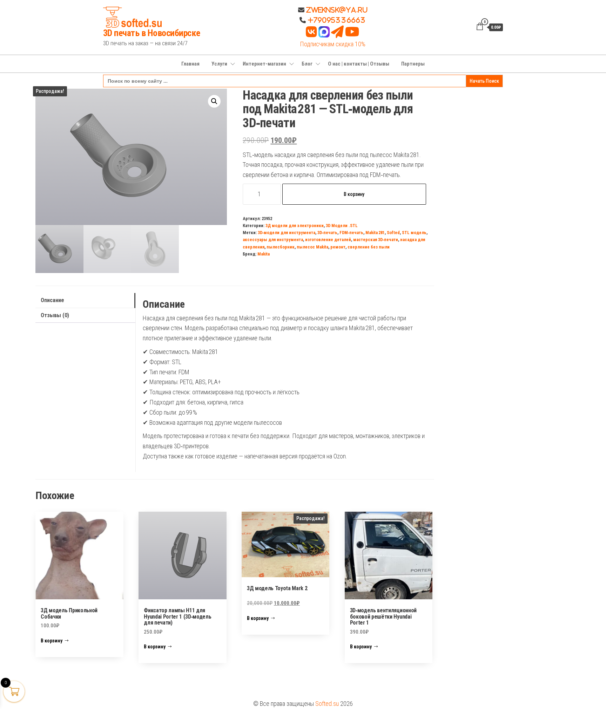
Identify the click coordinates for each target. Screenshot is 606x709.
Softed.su (327, 703)
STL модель (414, 232)
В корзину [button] (51, 640)
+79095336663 (337, 20)
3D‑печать (327, 232)
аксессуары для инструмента (273, 239)
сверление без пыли (369, 247)
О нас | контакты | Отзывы (358, 64)
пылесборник (281, 247)
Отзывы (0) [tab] (55, 315)
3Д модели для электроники (294, 225)
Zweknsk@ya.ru (336, 10)
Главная (190, 64)
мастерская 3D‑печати (375, 239)
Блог (307, 64)
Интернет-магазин (264, 64)
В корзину (354, 194)
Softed (393, 232)
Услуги (219, 64)
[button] (214, 101)
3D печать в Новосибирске (151, 33)
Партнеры (413, 64)
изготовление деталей (328, 239)
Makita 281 (375, 232)
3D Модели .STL (342, 225)
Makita (263, 254)
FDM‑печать (351, 232)
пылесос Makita (312, 247)
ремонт (337, 247)
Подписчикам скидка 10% (332, 44)
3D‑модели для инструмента (286, 232)
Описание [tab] (52, 300)
